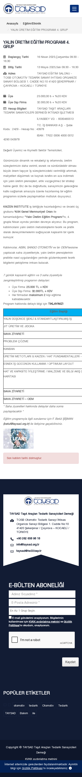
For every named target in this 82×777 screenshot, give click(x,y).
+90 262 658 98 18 (28, 538)
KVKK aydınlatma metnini (44, 621)
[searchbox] (42, 611)
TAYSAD (10, 713)
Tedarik (63, 705)
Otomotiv (48, 705)
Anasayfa (12, 23)
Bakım (24, 713)
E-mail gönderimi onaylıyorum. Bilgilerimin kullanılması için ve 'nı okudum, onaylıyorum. (40, 621)
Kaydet (70, 662)
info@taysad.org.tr (27, 544)
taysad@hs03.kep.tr (28, 550)
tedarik (33, 705)
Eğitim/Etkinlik (32, 23)
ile (33, 713)
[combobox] (42, 611)
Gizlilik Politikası (32, 768)
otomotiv (19, 705)
